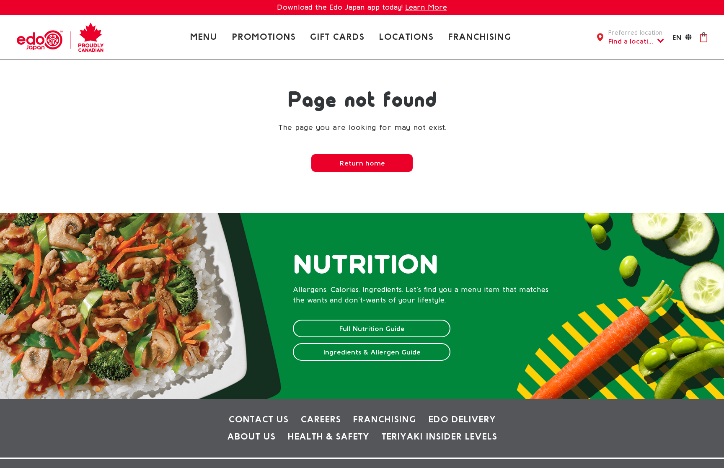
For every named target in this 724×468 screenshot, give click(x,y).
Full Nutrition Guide (372, 328)
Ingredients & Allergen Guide (372, 352)
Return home (362, 163)
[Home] (60, 36)
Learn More (426, 7)
